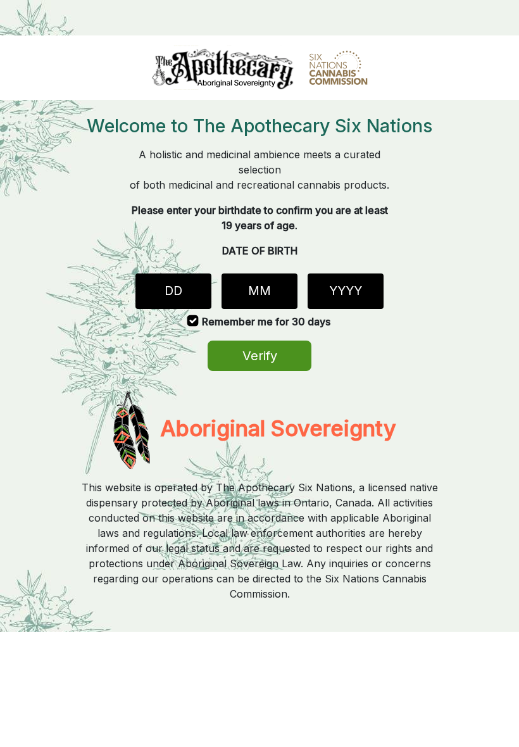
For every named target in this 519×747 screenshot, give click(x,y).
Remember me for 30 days (266, 321)
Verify (259, 355)
